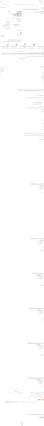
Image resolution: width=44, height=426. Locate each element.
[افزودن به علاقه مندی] (41, 420)
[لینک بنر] (22, 213)
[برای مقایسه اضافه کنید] (42, 420)
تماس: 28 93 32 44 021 (3, 4)
